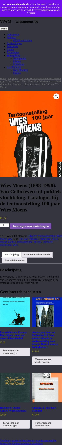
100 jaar (23, 238)
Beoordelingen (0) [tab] (14, 260)
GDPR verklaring (22, 40)
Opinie (10, 49)
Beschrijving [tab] (12, 254)
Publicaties (12, 46)
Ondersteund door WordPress (27, 443)
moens (3, 241)
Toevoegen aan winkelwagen (31, 226)
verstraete (48, 241)
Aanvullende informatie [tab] (36, 254)
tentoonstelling (24, 241)
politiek (12, 241)
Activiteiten (13, 52)
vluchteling (6, 244)
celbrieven (45, 238)
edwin (55, 238)
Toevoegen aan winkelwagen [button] (11, 351)
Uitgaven (13, 78)
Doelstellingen (14, 43)
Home (3, 78)
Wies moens (13, 34)
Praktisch (11, 37)
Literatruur (18, 64)
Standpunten (19, 58)
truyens (37, 241)
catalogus (34, 238)
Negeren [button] (31, 13)
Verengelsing (13, 55)
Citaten (17, 61)
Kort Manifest (14, 67)
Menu (4, 28)
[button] (56, 96)
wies (15, 244)
